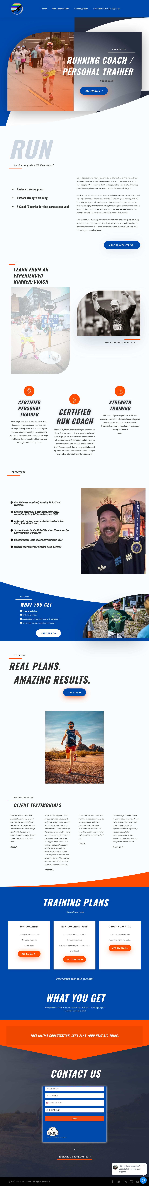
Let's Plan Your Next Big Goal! (106, 8)
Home (44, 8)
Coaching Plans (81, 8)
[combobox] (48, 1102)
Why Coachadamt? (60, 8)
